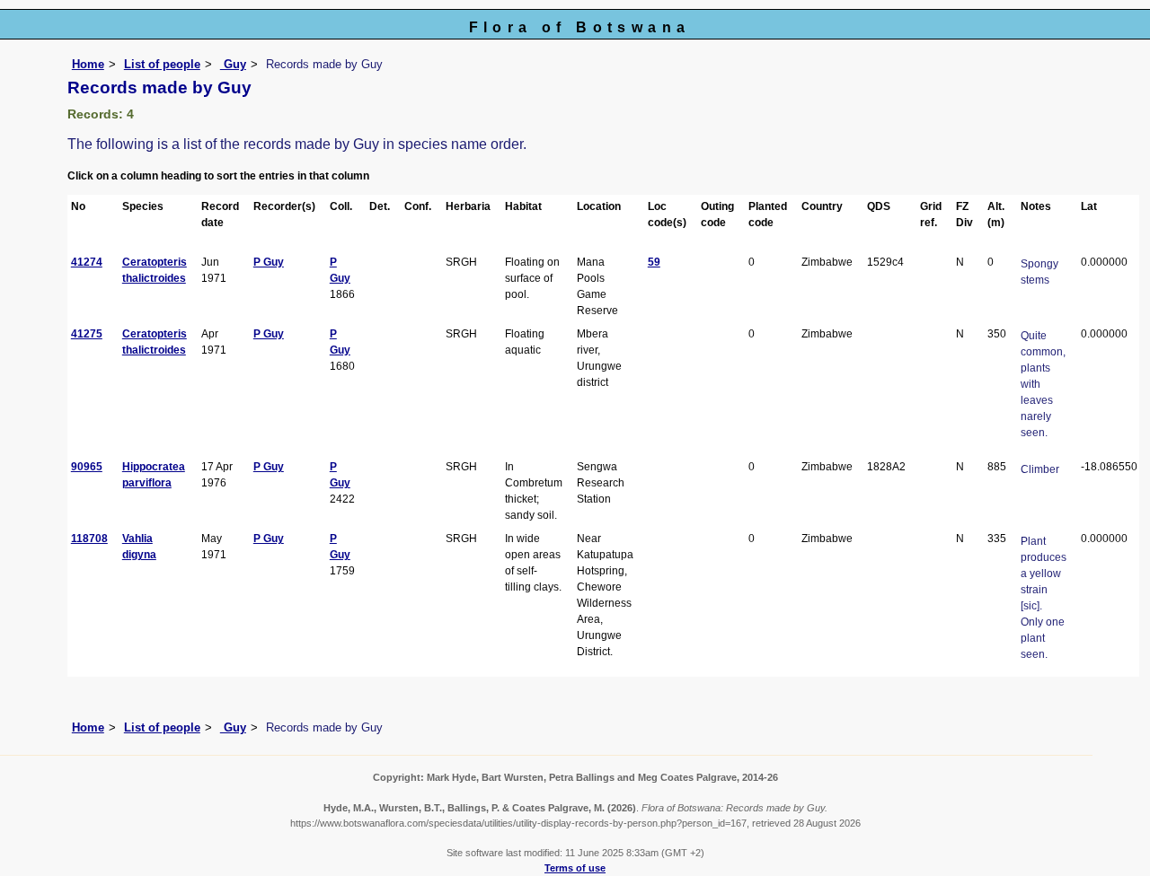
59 (654, 262)
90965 (86, 466)
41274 (86, 262)
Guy (233, 64)
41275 (86, 334)
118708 (89, 538)
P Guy (268, 262)
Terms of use (575, 868)
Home (88, 64)
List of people (162, 64)
